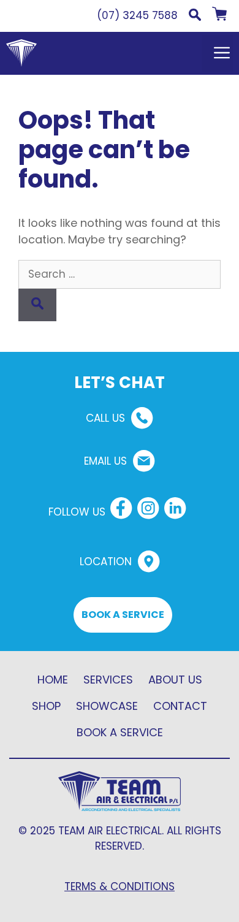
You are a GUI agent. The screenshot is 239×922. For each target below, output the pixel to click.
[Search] (37, 305)
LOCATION (106, 561)
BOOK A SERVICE (123, 615)
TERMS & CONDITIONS (119, 886)
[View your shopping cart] (219, 17)
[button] (195, 17)
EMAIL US (105, 461)
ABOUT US (175, 679)
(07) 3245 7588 (137, 15)
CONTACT (180, 706)
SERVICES (108, 679)
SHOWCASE (107, 706)
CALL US (105, 418)
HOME (52, 679)
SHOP (46, 706)
